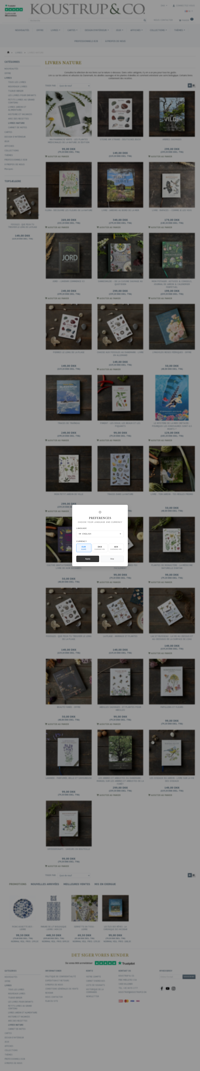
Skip (112, 559)
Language (81, 528)
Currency (81, 541)
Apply (87, 559)
